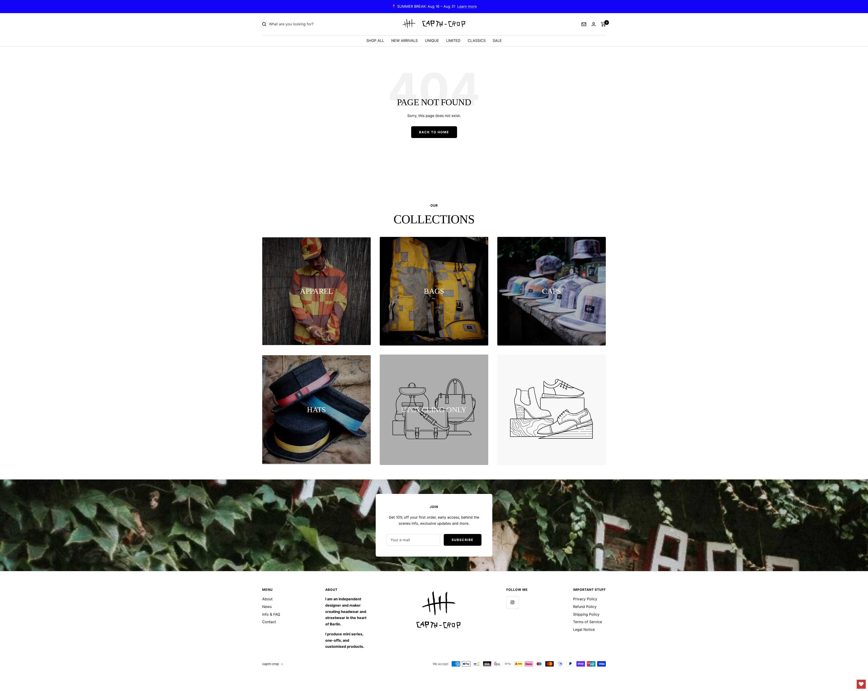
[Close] (540, 267)
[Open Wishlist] (861, 684)
